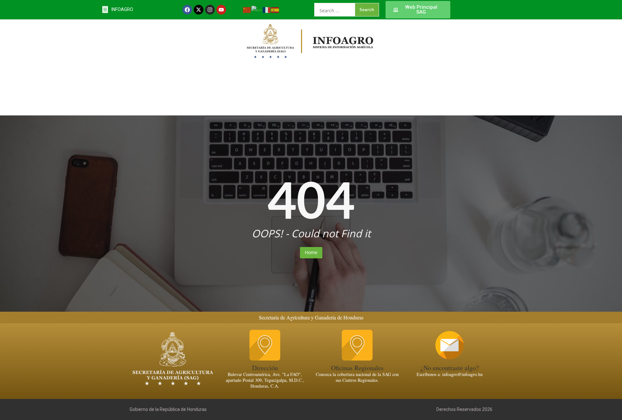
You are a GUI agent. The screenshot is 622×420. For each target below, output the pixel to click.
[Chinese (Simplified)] (247, 9)
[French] (267, 9)
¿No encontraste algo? (449, 367)
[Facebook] (187, 10)
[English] (257, 9)
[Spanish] (275, 9)
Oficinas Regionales (357, 367)
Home (311, 252)
